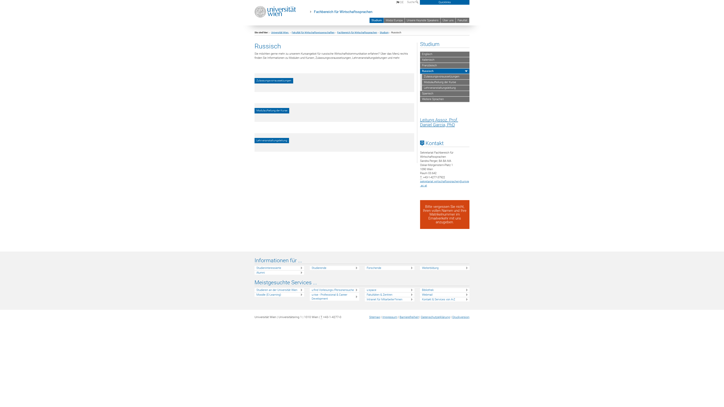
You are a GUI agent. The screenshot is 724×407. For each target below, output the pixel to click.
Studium (376, 20)
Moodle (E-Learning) (268, 294)
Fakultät (462, 20)
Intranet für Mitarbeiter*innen (384, 299)
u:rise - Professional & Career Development (329, 296)
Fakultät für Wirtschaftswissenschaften (313, 32)
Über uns (448, 20)
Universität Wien (280, 32)
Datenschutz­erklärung (435, 317)
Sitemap (374, 317)
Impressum (389, 317)
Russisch (427, 71)
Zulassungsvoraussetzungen (441, 76)
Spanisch (427, 93)
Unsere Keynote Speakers (423, 20)
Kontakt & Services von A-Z (438, 299)
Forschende (374, 268)
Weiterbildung (430, 268)
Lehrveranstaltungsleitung (440, 88)
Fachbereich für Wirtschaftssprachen (343, 12)
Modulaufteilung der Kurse (440, 82)
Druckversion (460, 317)
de (401, 2)
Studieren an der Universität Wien (276, 290)
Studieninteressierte (268, 268)
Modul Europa (394, 20)
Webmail (427, 294)
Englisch (427, 54)
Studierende (319, 268)
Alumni (260, 272)
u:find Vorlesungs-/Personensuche (333, 290)
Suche (411, 2)
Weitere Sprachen (433, 99)
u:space (371, 290)
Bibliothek (428, 290)
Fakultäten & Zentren (379, 294)
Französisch (429, 65)
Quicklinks (445, 2)
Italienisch (428, 59)
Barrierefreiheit (409, 317)
